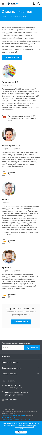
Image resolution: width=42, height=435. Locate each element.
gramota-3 (12, 173)
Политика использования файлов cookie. (17, 420)
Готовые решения (9, 374)
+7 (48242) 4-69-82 (13, 385)
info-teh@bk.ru (11, 400)
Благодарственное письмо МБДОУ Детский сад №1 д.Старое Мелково (22, 117)
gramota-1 (12, 241)
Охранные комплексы (11, 368)
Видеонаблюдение (10, 362)
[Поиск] (38, 4)
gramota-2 (12, 295)
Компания (6, 356)
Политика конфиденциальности (13, 415)
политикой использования (24, 427)
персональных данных (10, 418)
